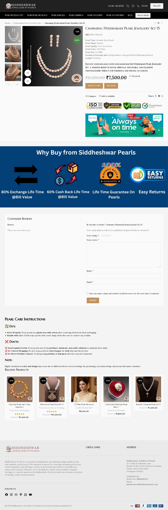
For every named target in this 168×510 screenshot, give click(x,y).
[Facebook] (6, 494)
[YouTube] (30, 494)
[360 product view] (27, 73)
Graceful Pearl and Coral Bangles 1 (19, 405)
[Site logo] (20, 6)
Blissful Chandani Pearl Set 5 (148, 404)
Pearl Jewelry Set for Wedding (51, 408)
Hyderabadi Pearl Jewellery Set (27, 23)
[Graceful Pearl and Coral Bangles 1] (19, 389)
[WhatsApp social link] (162, 96)
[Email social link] (159, 96)
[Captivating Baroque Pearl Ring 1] (116, 389)
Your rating (93, 235)
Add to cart (94, 86)
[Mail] (16, 494)
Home (7, 23)
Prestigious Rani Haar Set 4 (51, 404)
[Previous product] (155, 23)
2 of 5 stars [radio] (104, 235)
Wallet (157, 6)
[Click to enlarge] (27, 81)
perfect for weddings (112, 70)
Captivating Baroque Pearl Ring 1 (116, 405)
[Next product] (161, 23)
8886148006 (142, 479)
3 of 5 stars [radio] (106, 235)
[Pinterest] (20, 494)
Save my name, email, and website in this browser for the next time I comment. (124, 293)
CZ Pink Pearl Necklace (84, 404)
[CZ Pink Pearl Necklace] (84, 389)
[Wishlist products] (133, 6)
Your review (93, 240)
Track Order (143, 15)
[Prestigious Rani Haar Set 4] (52, 389)
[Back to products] (158, 23)
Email (90, 282)
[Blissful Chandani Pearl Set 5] (148, 389)
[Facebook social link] (155, 96)
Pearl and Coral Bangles (19, 410)
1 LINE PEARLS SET (84, 408)
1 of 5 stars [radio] (102, 235)
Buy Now (111, 86)
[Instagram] (11, 494)
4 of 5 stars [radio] (108, 235)
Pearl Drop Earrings (116, 410)
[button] (9, 84)
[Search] (127, 6)
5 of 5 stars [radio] (110, 235)
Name (90, 270)
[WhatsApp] (25, 494)
